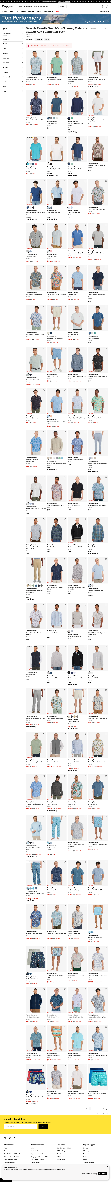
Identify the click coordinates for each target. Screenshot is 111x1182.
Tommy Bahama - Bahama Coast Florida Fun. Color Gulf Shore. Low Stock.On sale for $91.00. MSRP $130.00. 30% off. (98, 407)
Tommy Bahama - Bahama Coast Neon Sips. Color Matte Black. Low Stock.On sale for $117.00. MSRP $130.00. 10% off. (36, 407)
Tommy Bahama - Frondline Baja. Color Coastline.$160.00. (57, 536)
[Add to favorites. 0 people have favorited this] (44, 51)
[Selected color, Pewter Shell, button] (89, 672)
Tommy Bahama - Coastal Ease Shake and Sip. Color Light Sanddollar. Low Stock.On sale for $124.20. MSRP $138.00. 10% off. (98, 752)
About (6, 1148)
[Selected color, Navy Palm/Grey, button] (27, 973)
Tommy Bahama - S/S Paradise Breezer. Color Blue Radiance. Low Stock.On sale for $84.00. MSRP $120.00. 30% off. (77, 1043)
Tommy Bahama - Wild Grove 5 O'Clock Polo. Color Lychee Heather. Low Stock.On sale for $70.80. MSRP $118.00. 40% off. (77, 1084)
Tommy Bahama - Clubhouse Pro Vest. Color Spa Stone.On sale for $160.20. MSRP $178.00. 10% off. (57, 752)
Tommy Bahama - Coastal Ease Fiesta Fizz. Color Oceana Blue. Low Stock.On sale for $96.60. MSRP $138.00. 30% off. (77, 1005)
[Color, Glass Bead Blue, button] (62, 458)
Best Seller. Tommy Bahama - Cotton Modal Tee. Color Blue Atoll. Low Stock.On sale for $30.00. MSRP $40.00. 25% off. (36, 156)
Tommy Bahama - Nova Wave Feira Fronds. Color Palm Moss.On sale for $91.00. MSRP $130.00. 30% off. (36, 283)
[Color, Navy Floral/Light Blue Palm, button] (30, 973)
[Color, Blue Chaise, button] (54, 118)
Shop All (105, 22)
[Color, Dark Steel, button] (51, 118)
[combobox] (37, 6)
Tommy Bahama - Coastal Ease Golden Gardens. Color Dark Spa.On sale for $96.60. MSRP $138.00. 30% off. (57, 283)
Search (62, 6)
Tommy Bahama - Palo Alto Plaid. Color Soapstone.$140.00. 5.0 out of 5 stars (98, 536)
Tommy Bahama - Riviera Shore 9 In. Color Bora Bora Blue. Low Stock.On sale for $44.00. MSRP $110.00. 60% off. (57, 366)
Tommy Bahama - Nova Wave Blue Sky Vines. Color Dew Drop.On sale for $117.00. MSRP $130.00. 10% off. (98, 199)
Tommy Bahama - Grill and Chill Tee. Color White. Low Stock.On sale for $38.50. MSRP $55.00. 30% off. (77, 324)
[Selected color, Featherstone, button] (48, 672)
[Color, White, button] (30, 207)
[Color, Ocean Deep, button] (38, 585)
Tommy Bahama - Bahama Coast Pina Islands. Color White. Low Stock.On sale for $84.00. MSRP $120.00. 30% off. (77, 407)
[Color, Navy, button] (33, 164)
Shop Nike (88, 22)
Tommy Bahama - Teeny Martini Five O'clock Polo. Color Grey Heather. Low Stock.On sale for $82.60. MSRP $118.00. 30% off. (98, 242)
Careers (6, 1151)
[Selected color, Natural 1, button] (48, 458)
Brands (85, 1148)
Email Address (10, 1127)
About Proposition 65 (37, 1159)
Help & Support (104, 11)
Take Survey (60, 1157)
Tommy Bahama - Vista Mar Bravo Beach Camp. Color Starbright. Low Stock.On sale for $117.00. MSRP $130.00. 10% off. (98, 708)
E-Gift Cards (61, 1159)
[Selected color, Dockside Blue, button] (89, 333)
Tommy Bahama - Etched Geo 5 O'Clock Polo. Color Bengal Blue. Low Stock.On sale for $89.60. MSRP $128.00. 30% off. (77, 242)
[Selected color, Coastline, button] (69, 118)
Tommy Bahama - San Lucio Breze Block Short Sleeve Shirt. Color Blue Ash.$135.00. (36, 536)
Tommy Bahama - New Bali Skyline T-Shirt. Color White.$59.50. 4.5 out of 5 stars (57, 156)
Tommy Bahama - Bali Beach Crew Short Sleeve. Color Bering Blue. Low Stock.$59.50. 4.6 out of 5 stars (36, 199)
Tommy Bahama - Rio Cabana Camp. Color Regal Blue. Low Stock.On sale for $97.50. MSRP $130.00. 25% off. (77, 880)
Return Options (35, 1162)
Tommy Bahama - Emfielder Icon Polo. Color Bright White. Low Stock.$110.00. (77, 199)
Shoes (85, 1159)
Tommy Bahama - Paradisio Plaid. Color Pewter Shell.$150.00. (98, 665)
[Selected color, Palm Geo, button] (27, 888)
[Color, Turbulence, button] (51, 207)
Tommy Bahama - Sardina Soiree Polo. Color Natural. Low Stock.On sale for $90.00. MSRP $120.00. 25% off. (77, 923)
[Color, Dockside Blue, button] (30, 251)
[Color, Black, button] (51, 164)
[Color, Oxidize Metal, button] (33, 585)
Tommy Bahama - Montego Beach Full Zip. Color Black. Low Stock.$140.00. (77, 536)
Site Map (60, 1154)
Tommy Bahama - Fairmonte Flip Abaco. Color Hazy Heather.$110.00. (77, 622)
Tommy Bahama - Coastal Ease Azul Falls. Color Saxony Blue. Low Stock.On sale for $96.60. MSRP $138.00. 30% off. (36, 1043)
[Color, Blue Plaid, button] (30, 888)
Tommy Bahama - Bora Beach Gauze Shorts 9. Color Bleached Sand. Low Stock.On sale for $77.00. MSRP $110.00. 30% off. (57, 324)
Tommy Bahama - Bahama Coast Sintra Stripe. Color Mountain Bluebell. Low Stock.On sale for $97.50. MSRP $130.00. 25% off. (57, 407)
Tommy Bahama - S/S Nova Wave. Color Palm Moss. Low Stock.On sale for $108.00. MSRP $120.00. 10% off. (36, 242)
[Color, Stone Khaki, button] (74, 716)
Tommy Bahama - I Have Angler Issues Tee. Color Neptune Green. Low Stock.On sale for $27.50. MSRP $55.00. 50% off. (57, 68)
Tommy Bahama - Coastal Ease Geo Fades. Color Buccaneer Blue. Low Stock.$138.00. (77, 451)
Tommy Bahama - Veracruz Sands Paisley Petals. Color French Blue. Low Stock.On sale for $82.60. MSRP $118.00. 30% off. (98, 1005)
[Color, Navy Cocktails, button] (36, 888)
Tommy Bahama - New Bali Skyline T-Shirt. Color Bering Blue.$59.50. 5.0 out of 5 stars (77, 156)
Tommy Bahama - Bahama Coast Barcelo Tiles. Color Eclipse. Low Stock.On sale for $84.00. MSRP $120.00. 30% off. (36, 111)
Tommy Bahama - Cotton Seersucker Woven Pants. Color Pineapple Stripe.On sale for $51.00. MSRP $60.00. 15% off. (57, 836)
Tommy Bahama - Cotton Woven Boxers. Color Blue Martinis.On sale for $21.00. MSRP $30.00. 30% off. (98, 923)
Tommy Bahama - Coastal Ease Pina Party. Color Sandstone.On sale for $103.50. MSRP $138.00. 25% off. (36, 923)
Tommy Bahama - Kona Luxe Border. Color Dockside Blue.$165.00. (98, 324)
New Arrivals (87, 1154)
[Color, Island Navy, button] (56, 458)
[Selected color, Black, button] (69, 672)
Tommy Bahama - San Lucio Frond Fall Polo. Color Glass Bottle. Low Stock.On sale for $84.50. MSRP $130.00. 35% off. (57, 1084)
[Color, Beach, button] (95, 458)
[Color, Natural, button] (51, 458)
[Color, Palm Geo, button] (92, 932)
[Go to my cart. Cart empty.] (107, 6)
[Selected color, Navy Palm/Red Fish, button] (27, 1091)
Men (46, 39)
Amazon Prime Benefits (11, 1157)
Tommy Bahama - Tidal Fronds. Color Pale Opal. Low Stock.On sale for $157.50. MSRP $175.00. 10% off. (77, 793)
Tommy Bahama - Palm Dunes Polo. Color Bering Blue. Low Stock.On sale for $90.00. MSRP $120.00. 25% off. (57, 880)
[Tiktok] (10, 1138)
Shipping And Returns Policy (39, 1157)
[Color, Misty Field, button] (71, 164)
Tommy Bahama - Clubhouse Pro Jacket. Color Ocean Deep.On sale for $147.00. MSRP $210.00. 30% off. (36, 1005)
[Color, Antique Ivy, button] (71, 118)
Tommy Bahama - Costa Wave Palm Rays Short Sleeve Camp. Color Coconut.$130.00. (98, 622)
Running (85, 1157)
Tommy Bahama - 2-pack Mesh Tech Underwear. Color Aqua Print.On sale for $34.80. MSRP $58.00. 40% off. (98, 1084)
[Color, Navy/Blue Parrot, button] (30, 1091)
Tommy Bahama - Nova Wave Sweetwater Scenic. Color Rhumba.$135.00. (36, 622)
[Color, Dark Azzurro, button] (36, 585)
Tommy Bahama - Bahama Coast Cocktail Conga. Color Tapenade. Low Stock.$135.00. (98, 366)
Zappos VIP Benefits (10, 1159)
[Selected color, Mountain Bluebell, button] (48, 416)
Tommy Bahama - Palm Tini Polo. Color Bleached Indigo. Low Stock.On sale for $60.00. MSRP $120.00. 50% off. (77, 283)
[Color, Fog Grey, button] (77, 716)
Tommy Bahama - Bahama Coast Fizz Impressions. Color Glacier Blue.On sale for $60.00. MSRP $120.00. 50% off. (36, 451)
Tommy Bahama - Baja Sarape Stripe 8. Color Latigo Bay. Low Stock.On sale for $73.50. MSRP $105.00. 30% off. (57, 1043)
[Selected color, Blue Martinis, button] (89, 932)
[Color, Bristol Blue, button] (95, 333)
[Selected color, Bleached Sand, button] (48, 333)
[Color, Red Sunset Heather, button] (51, 251)
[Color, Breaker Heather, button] (71, 207)
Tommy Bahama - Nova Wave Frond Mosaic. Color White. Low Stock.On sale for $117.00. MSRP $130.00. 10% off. (57, 708)
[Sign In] (103, 6)
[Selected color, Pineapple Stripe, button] (48, 842)
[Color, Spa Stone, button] (41, 585)
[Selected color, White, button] (48, 164)
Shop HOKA (97, 22)
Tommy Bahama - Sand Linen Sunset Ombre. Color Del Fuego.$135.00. (57, 494)
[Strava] (15, 1138)
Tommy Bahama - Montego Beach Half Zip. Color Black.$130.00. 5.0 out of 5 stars (77, 665)
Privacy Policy (61, 1169)
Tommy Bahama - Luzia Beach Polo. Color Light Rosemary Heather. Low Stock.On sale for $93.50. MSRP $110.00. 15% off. (57, 242)
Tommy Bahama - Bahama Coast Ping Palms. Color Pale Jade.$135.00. (98, 156)
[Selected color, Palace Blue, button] (89, 585)
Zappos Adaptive (88, 1162)
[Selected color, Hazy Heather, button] (69, 631)
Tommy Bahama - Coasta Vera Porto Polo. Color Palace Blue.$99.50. (98, 578)
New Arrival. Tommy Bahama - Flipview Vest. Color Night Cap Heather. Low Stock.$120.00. (36, 665)
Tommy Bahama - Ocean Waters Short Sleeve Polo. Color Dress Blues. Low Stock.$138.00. (98, 283)
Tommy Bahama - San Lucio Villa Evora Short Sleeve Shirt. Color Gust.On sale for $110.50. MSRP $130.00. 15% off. (77, 836)
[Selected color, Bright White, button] (69, 207)
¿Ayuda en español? (37, 1154)
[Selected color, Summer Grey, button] (27, 374)
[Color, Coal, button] (92, 585)
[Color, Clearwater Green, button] (30, 164)
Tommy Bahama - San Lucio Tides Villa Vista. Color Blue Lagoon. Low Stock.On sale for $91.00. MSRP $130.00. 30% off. (36, 68)
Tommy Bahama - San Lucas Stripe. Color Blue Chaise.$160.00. (57, 622)
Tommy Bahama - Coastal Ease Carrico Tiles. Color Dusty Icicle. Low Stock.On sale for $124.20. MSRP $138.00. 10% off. (36, 793)
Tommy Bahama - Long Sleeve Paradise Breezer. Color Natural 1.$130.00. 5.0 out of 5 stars (57, 451)
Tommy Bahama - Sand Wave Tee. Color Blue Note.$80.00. (57, 111)
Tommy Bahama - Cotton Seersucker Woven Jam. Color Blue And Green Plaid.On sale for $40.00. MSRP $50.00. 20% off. (98, 836)
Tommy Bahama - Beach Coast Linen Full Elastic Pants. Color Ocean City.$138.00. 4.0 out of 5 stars (98, 451)
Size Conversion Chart (64, 1148)
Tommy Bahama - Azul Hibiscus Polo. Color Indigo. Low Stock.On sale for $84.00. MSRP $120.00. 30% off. (57, 1005)
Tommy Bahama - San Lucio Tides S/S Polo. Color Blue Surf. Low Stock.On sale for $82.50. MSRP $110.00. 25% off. (98, 880)
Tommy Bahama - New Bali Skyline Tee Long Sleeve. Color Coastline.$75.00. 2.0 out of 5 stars (77, 111)
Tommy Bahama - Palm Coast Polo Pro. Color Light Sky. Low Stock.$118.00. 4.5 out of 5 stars (57, 199)
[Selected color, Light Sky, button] (48, 207)
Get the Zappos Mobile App (13, 1154)
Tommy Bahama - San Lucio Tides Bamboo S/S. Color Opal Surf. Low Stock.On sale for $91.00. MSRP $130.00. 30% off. (98, 1043)
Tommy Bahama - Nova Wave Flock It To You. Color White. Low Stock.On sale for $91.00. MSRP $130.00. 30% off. (77, 965)
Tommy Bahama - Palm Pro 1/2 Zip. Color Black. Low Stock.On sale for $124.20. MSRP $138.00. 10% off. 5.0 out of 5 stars (57, 793)
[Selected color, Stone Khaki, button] (27, 585)
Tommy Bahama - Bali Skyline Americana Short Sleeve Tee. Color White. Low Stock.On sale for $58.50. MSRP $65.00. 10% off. (98, 111)
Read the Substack (64, 1)
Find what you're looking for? (98, 1113)
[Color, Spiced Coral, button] (51, 416)
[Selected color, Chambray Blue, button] (27, 842)
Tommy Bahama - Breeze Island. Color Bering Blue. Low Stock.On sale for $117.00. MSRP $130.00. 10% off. (98, 793)
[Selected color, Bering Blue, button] (69, 164)
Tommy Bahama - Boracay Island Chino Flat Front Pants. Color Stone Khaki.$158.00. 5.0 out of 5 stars (36, 578)
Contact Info (34, 1151)
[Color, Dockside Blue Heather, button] (71, 631)
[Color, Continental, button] (56, 118)
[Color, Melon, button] (36, 164)
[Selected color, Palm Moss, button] (27, 251)
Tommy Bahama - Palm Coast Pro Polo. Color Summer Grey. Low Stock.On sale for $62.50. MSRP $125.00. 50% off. (36, 366)
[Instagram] (5, 1138)
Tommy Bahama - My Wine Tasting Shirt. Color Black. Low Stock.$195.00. (77, 494)
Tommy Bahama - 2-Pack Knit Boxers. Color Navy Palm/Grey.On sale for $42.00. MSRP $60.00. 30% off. (36, 965)
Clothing (38, 39)
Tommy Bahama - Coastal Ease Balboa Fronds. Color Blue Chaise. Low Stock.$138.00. (98, 494)
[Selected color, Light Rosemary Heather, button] (48, 251)
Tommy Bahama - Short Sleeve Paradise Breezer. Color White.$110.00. (36, 494)
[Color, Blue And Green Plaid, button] (51, 842)
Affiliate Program (62, 1151)
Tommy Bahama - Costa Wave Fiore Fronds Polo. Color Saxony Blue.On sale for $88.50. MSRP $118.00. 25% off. (57, 923)
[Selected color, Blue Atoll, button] (27, 164)
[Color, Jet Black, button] (30, 374)
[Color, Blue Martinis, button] (33, 888)
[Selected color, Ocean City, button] (89, 458)
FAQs (32, 1148)
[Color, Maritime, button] (51, 333)
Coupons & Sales (9, 1162)
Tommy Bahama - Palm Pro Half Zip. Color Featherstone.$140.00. (57, 665)
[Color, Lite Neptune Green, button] (59, 458)
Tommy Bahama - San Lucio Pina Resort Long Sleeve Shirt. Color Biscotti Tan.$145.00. (77, 578)
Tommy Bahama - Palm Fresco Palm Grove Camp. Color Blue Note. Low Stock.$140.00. (57, 578)
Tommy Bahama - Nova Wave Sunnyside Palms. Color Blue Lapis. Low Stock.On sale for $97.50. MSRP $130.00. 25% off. (36, 324)
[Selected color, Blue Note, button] (48, 118)
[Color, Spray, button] (30, 585)
